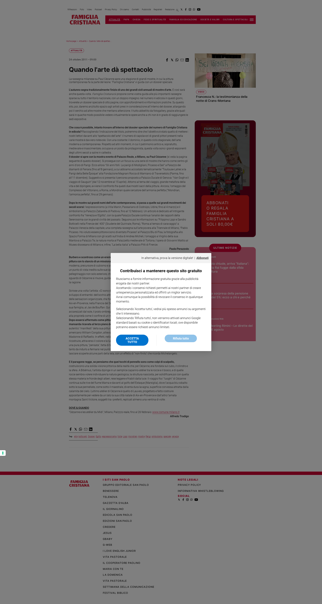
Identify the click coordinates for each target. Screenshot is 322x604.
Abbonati (202, 258)
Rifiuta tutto (181, 338)
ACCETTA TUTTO (132, 340)
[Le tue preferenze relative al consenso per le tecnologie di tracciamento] (3, 453)
